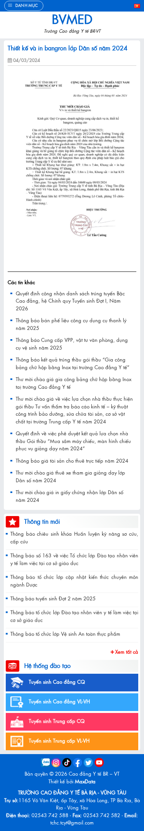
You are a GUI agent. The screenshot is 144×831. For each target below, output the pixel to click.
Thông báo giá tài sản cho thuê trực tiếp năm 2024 (72, 460)
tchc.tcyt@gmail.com (72, 822)
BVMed (72, 19)
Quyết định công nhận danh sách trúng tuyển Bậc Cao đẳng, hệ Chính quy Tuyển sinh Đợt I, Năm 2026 (70, 301)
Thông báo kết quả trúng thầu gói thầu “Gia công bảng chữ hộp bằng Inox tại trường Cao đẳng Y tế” (72, 363)
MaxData (85, 781)
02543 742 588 (49, 815)
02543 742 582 (101, 815)
